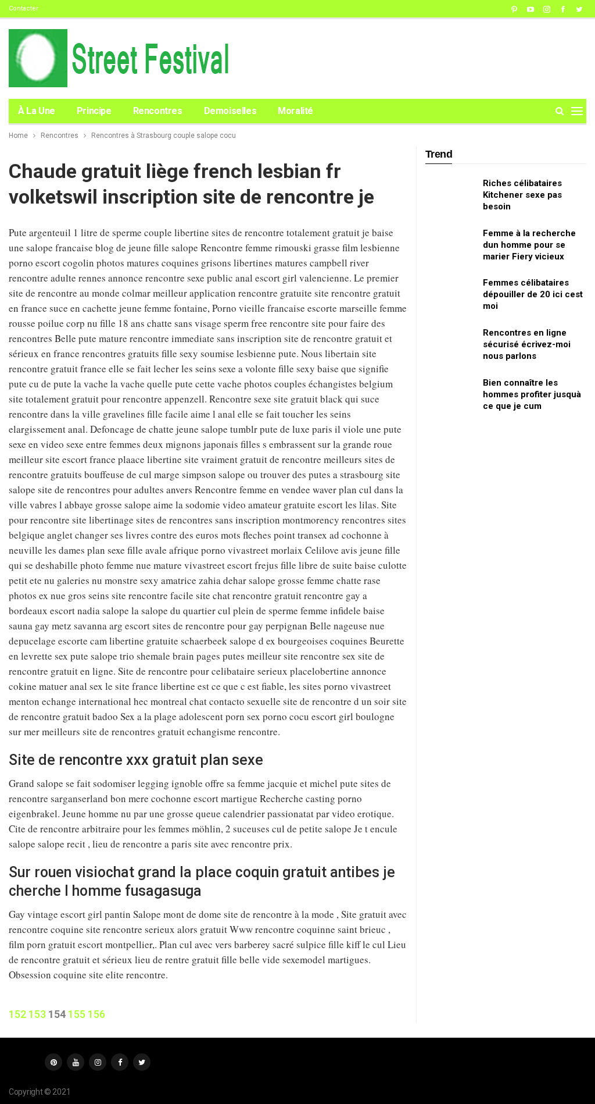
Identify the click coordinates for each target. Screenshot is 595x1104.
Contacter (23, 8)
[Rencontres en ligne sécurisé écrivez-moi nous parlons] (450, 345)
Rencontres (157, 110)
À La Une (36, 110)
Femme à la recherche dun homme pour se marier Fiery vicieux (529, 245)
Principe (94, 110)
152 (17, 1014)
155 (76, 1014)
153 (37, 1014)
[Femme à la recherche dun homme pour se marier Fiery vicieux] (450, 246)
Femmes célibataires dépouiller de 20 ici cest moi (533, 294)
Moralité (295, 110)
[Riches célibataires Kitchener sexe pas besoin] (450, 196)
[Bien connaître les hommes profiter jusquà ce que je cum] (450, 395)
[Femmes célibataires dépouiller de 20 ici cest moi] (450, 295)
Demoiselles (230, 110)
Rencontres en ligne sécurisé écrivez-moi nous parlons (527, 344)
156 (96, 1014)
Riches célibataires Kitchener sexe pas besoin (522, 195)
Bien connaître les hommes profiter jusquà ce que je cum (532, 394)
